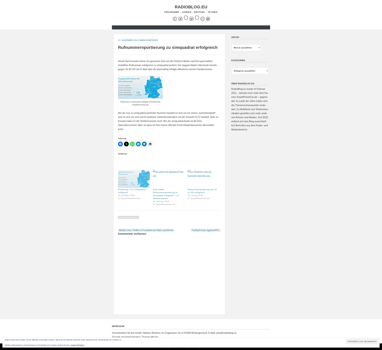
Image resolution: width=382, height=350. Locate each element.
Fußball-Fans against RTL (206, 230)
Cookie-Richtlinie (77, 345)
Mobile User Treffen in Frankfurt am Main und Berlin (146, 230)
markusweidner (148, 40)
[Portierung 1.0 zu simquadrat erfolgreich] (134, 179)
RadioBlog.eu (191, 7)
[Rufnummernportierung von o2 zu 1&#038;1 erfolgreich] (203, 179)
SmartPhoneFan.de (128, 217)
